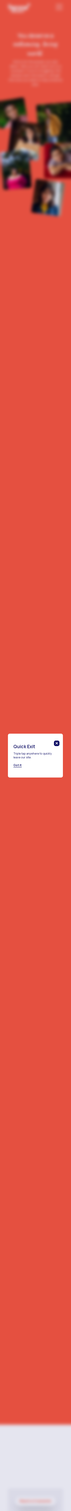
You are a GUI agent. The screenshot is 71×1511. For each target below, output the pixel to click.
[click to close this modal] (57, 743)
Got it (17, 765)
